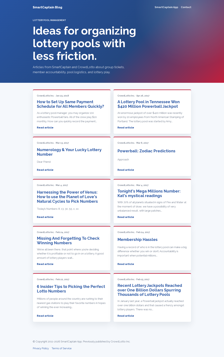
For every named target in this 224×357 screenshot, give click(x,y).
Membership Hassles (137, 239)
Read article (45, 127)
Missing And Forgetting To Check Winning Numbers (68, 240)
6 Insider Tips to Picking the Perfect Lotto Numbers (71, 288)
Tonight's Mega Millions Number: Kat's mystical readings (149, 193)
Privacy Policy (41, 348)
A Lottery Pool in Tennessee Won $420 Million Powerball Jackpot (148, 104)
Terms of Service (62, 348)
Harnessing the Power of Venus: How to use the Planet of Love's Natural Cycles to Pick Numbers (67, 197)
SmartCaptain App (166, 7)
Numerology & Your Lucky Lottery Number (69, 152)
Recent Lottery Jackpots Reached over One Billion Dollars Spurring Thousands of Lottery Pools (149, 290)
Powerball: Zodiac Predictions (146, 151)
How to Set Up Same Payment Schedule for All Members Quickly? (70, 104)
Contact (186, 7)
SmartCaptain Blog (47, 7)
